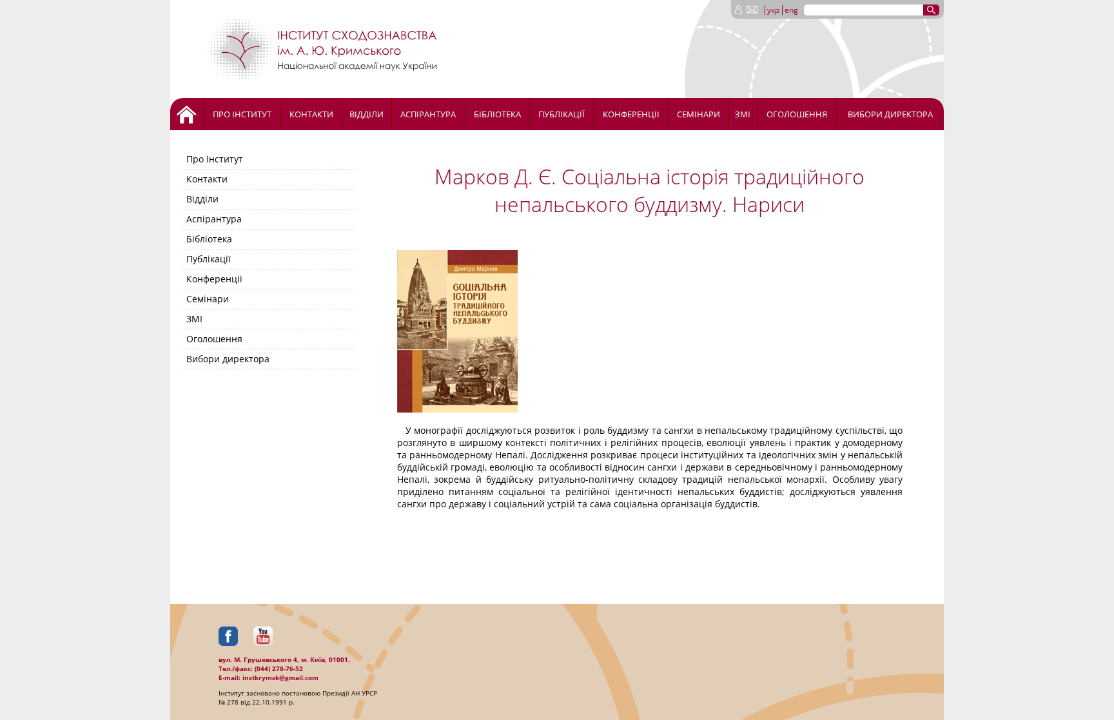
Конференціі (631, 114)
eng (791, 10)
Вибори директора (890, 114)
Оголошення (797, 114)
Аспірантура (428, 114)
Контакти (311, 114)
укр (773, 10)
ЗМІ (742, 114)
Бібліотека (497, 114)
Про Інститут (242, 114)
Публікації (561, 114)
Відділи (366, 114)
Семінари (698, 114)
